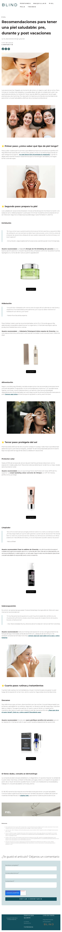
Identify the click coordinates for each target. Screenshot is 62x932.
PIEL (51, 3)
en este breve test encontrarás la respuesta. (34, 154)
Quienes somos (27, 923)
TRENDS (32, 7)
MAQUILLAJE (40, 3)
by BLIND (21, 39)
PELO (22, 7)
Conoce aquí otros (11, 394)
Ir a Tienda (26, 921)
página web (24, 795)
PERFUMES (25, 3)
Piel (4, 17)
